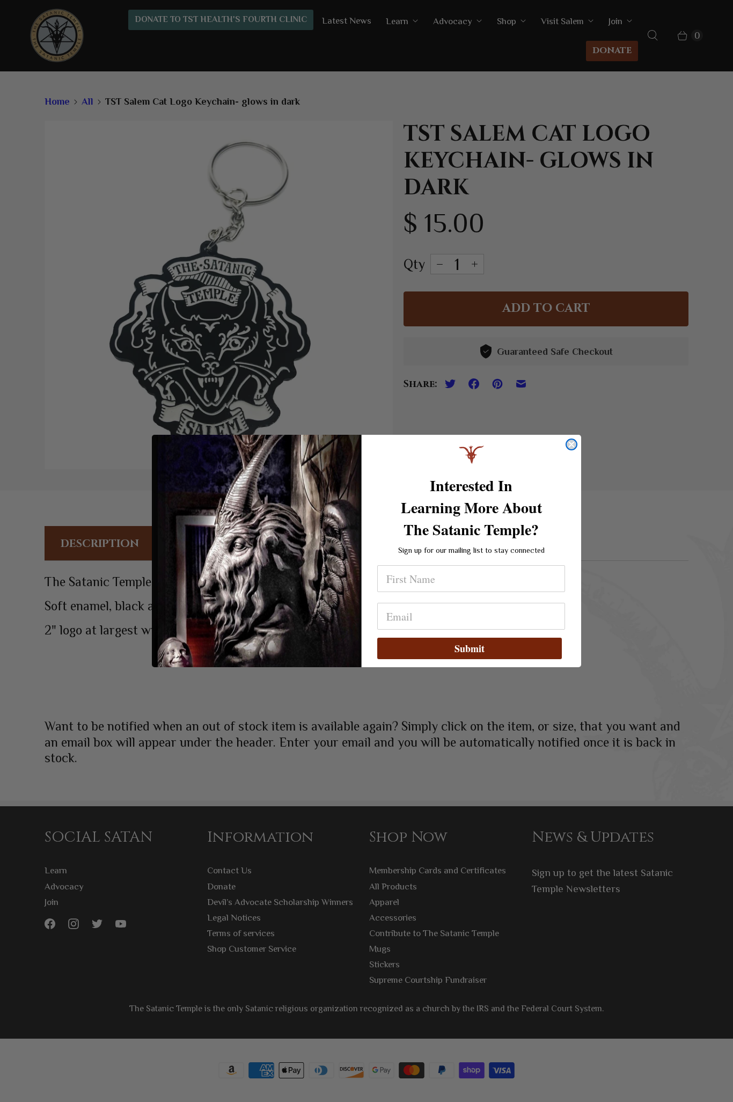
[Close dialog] (571, 444)
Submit (470, 648)
